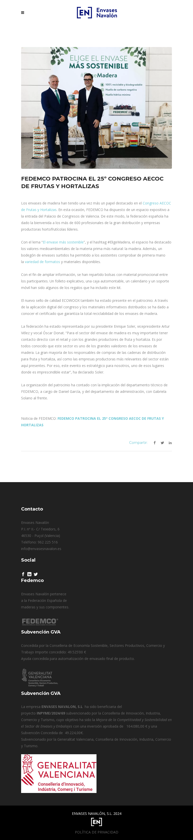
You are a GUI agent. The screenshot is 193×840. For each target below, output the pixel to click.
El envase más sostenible (63, 242)
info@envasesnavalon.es (41, 548)
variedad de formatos (42, 261)
